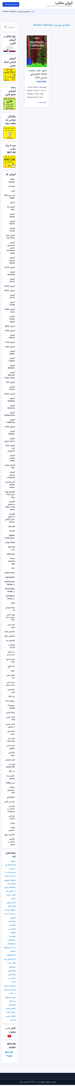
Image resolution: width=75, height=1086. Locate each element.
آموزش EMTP (10, 290)
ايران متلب (63, 3)
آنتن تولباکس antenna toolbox (10, 485)
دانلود (13, 670)
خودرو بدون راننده (10, 660)
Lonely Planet (41, 81)
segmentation (10, 577)
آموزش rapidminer (11, 399)
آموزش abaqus (12, 215)
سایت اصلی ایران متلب (11, 4)
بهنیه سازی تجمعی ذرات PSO (10, 617)
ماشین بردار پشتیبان (10, 777)
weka (13, 603)
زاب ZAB (11, 696)
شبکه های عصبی (11, 732)
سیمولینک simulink (11, 707)
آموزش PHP (10, 382)
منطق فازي (11, 797)
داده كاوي (11, 666)
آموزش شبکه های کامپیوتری (10, 448)
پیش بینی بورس (11, 625)
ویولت (12, 823)
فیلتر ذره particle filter (10, 765)
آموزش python (9, 393)
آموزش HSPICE (12, 336)
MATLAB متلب (11, 548)
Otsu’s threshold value (11, 561)
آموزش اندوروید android (12, 260)
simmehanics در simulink (10, 597)
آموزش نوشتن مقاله (9, 466)
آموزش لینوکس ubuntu (12, 458)
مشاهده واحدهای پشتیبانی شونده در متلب (12, 974)
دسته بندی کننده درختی (10, 683)
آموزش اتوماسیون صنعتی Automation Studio (11, 248)
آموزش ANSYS (12, 222)
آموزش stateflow (11, 432)
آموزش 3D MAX (11, 208)
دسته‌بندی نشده (11, 691)
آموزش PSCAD (12, 388)
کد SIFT (12, 771)
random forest (9, 572)
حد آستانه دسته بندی (11, 653)
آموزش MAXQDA (11, 366)
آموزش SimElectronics (9, 414)
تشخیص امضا (9, 631)
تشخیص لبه (10, 640)
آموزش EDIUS (9, 286)
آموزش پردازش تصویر (9, 439)
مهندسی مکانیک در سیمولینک (11, 809)
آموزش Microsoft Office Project (10, 375)
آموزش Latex (10, 346)
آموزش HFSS (10, 330)
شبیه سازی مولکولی (11, 747)
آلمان (13, 191)
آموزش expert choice (10, 310)
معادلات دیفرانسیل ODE (11, 790)
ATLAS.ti (11, 186)
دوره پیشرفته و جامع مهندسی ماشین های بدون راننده (10, 1005)
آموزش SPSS (10, 426)
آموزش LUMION (12, 359)
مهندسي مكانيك (12, 817)
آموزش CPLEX (12, 280)
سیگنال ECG (10, 701)
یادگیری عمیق (10, 834)
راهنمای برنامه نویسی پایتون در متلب (10, 989)
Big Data (12, 526)
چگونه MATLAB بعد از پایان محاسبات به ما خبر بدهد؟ (10, 869)
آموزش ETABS (12, 303)
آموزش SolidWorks (11, 421)
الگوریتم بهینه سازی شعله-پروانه (10, 494)
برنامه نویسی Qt (10, 609)
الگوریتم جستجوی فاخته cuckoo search (10, 505)
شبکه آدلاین (10, 712)
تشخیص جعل (10, 636)
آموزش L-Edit (10, 342)
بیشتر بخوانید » (42, 102)
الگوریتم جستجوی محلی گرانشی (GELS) (10, 518)
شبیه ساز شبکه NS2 (11, 739)
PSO (13, 568)
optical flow (11, 554)
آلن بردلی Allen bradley (9, 196)
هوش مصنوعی (11, 828)
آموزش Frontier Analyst (12, 319)
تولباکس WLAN (12, 646)
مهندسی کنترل (9, 801)
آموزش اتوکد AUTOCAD (10, 236)
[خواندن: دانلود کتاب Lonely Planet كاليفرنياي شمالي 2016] (37, 51)
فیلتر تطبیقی (10, 759)
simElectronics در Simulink (10, 583)
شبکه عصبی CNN (10, 718)
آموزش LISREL (12, 352)
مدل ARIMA (10, 783)
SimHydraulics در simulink (10, 590)
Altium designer (12, 180)
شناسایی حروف (11, 754)
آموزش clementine (11, 273)
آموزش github (10, 326)
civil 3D (12, 531)
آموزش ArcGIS (12, 229)
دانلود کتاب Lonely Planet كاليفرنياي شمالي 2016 (37, 74)
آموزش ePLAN (12, 296)
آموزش (12, 202)
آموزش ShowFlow (11, 406)
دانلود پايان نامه (10, 676)
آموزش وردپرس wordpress (11, 475)
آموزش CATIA (9, 267)
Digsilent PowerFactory (10, 536)
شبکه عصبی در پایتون (10, 725)
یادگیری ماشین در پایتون (11, 842)
